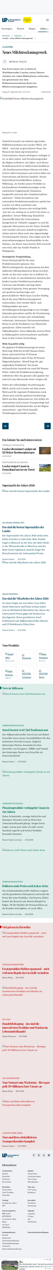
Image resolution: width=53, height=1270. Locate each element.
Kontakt (5, 1235)
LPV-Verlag (32, 1189)
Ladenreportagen (34, 1176)
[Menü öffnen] (47, 20)
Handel (5, 1173)
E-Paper (31, 1216)
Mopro (32, 28)
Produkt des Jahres (9, 1203)
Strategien (7, 28)
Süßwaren (45, 28)
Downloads (32, 1205)
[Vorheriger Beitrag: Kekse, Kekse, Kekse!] (5, 426)
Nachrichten (32, 1173)
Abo (29, 1219)
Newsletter (32, 1203)
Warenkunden (33, 1182)
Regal (4, 1222)
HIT (3, 1205)
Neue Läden (32, 1179)
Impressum (6, 1238)
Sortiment (6, 1179)
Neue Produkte (8, 1192)
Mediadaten (32, 1222)
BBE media (6, 1213)
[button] (14, 61)
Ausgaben (31, 1213)
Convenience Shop (9, 1219)
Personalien (6, 1182)
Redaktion (31, 1192)
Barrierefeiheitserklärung (11, 1249)
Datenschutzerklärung (10, 1240)
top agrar (5, 1224)
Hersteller (6, 1176)
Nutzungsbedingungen (10, 1243)
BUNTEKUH (6, 1216)
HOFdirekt (6, 1227)
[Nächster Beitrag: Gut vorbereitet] (47, 426)
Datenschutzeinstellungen (38, 1232)
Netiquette (6, 1246)
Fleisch (20, 28)
